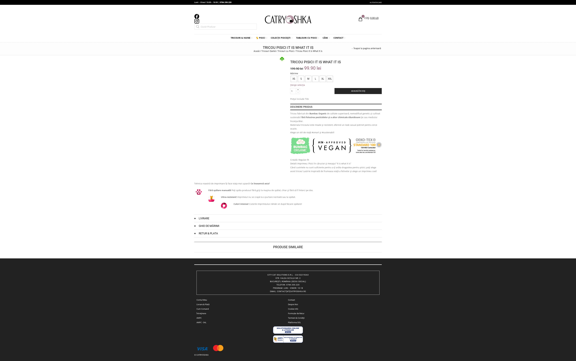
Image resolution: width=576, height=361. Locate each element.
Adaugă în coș (358, 91)
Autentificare (376, 2)
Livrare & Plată (202, 304)
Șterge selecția (297, 85)
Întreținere (201, 313)
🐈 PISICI (260, 37)
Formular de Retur (296, 313)
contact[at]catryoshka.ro (291, 291)
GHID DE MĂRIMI (209, 225)
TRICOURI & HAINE (240, 37)
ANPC (199, 318)
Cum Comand (202, 309)
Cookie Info (293, 309)
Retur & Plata (208, 233)
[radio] (294, 79)
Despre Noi (293, 304)
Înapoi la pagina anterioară (367, 48)
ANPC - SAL (201, 322)
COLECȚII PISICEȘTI (281, 37)
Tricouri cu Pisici (286, 51)
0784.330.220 (225, 2)
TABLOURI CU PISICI (306, 37)
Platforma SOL (294, 322)
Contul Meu (201, 300)
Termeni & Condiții (296, 318)
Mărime (294, 73)
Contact (291, 300)
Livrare (204, 218)
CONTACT (338, 37)
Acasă (257, 51)
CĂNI (325, 37)
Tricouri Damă (268, 51)
